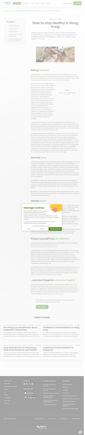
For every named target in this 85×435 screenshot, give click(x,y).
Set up (42, 229)
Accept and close (55, 229)
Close (28, 229)
